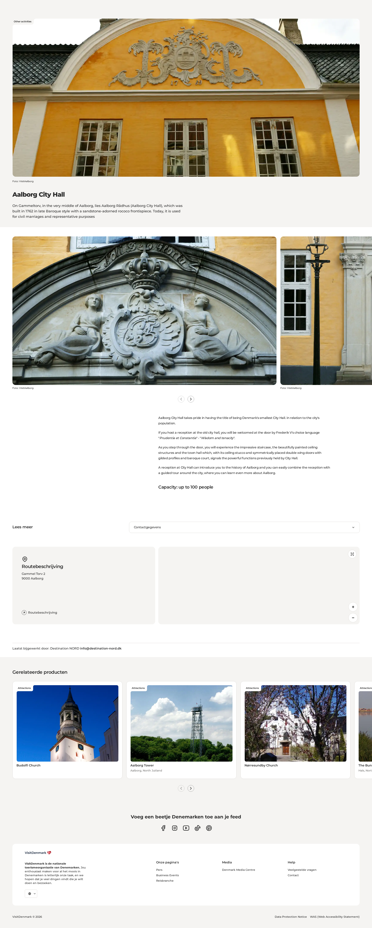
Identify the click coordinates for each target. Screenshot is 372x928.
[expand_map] (352, 554)
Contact (293, 875)
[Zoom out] (353, 617)
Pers (159, 870)
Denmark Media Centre (238, 870)
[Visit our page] (174, 828)
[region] (259, 585)
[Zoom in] (353, 606)
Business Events (167, 875)
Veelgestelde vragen (302, 870)
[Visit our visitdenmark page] (186, 828)
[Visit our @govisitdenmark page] (197, 828)
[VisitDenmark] (38, 853)
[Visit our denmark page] (163, 828)
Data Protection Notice (291, 916)
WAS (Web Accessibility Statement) (335, 916)
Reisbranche (165, 880)
